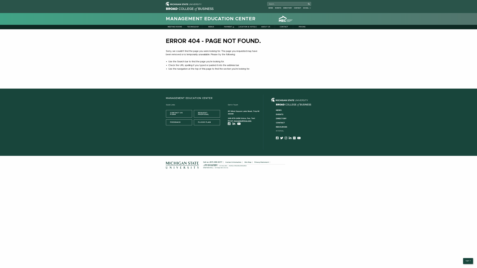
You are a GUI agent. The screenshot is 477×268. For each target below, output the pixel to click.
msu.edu (224, 165)
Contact (297, 8)
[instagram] (287, 138)
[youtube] (239, 124)
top (467, 261)
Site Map (247, 162)
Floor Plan (204, 122)
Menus (211, 27)
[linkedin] (235, 124)
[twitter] (282, 138)
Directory (287, 8)
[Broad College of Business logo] (190, 8)
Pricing (302, 27)
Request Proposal (203, 113)
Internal (280, 131)
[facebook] (230, 124)
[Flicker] (295, 138)
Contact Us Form (176, 113)
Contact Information (233, 162)
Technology (193, 27)
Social (306, 8)
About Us (265, 27)
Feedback (175, 122)
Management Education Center (211, 19)
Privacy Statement (261, 162)
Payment (228, 27)
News (270, 8)
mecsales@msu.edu (242, 121)
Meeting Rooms (175, 27)
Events (278, 8)
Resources (281, 127)
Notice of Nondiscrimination (238, 165)
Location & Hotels (248, 27)
